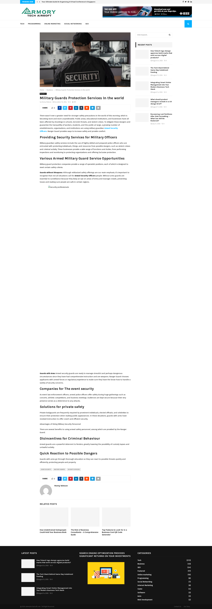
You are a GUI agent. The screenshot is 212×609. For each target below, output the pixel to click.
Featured (141, 571)
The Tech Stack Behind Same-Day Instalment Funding (160, 70)
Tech (22, 24)
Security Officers (74, 469)
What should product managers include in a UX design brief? (161, 101)
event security (46, 469)
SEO (87, 24)
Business (43, 94)
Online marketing (52, 24)
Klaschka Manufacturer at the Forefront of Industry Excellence (65, 2)
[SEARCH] (169, 34)
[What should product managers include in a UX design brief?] (142, 102)
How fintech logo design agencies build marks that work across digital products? (161, 54)
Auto (139, 596)
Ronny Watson (46, 102)
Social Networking (73, 24)
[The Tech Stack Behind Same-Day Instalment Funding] (142, 71)
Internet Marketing (145, 585)
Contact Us (177, 606)
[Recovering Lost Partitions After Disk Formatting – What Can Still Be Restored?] (142, 117)
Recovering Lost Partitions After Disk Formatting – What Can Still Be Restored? (161, 117)
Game (140, 589)
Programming (34, 24)
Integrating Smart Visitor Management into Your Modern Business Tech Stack (161, 85)
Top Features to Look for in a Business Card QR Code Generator (114, 532)
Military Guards (59, 469)
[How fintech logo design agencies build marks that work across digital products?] (142, 54)
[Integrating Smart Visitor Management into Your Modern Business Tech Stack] (142, 85)
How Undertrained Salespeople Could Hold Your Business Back (53, 531)
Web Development (145, 600)
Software (141, 593)
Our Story (187, 606)
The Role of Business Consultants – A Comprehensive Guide (84, 532)
